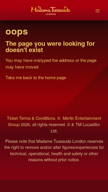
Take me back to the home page (35, 77)
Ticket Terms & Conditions (31, 118)
